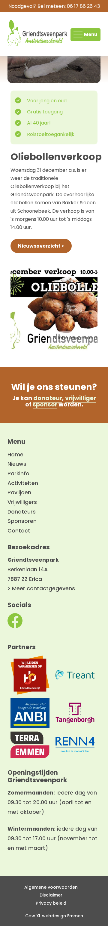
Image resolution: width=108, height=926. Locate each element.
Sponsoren (22, 521)
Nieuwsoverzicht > (41, 245)
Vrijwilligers (22, 502)
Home (15, 454)
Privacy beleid (51, 903)
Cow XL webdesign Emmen (54, 916)
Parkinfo (18, 473)
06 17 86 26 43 (83, 6)
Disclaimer (51, 895)
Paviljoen (19, 492)
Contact (19, 530)
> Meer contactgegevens (41, 588)
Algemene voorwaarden (51, 887)
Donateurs (22, 511)
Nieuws (17, 464)
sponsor (45, 404)
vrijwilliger (80, 398)
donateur (47, 398)
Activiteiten (23, 483)
